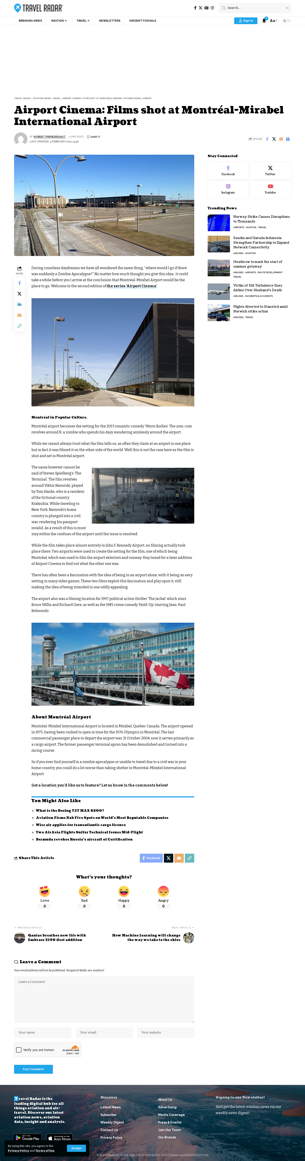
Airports (238, 227)
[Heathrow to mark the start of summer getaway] (219, 268)
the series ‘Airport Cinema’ (132, 286)
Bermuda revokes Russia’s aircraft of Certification (84, 839)
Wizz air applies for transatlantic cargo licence (81, 825)
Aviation (251, 227)
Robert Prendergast (50, 136)
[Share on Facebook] (267, 139)
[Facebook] (195, 8)
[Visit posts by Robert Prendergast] (20, 139)
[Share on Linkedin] (19, 304)
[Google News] (206, 8)
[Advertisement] (152, 58)
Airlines (238, 253)
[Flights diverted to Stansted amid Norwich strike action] (219, 313)
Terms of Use (45, 1150)
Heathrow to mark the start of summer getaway (257, 264)
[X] (200, 8)
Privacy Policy (18, 1150)
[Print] (288, 139)
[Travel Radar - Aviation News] (38, 8)
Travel (262, 227)
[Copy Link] (19, 325)
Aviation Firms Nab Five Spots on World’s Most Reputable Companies (102, 818)
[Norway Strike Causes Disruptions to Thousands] (219, 222)
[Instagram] (212, 8)
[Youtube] (270, 189)
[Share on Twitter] (274, 139)
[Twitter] (270, 171)
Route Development (270, 272)
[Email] (281, 139)
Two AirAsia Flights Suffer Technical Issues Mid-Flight (89, 832)
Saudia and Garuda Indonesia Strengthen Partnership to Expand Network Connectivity (261, 243)
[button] (76, 1148)
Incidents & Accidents (259, 296)
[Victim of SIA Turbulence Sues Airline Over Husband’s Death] (219, 291)
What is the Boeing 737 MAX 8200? (70, 811)
